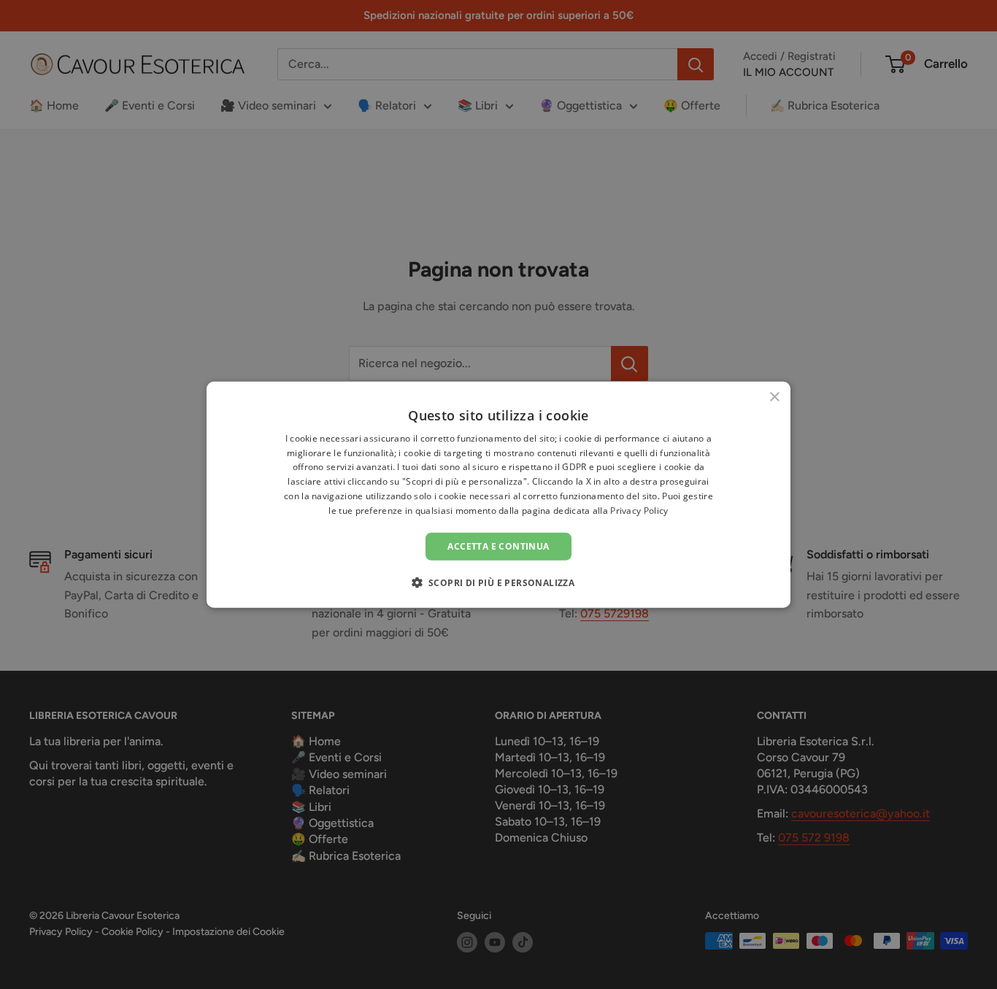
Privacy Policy (639, 510)
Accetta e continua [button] (498, 545)
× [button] (774, 396)
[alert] (498, 494)
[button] (499, 582)
